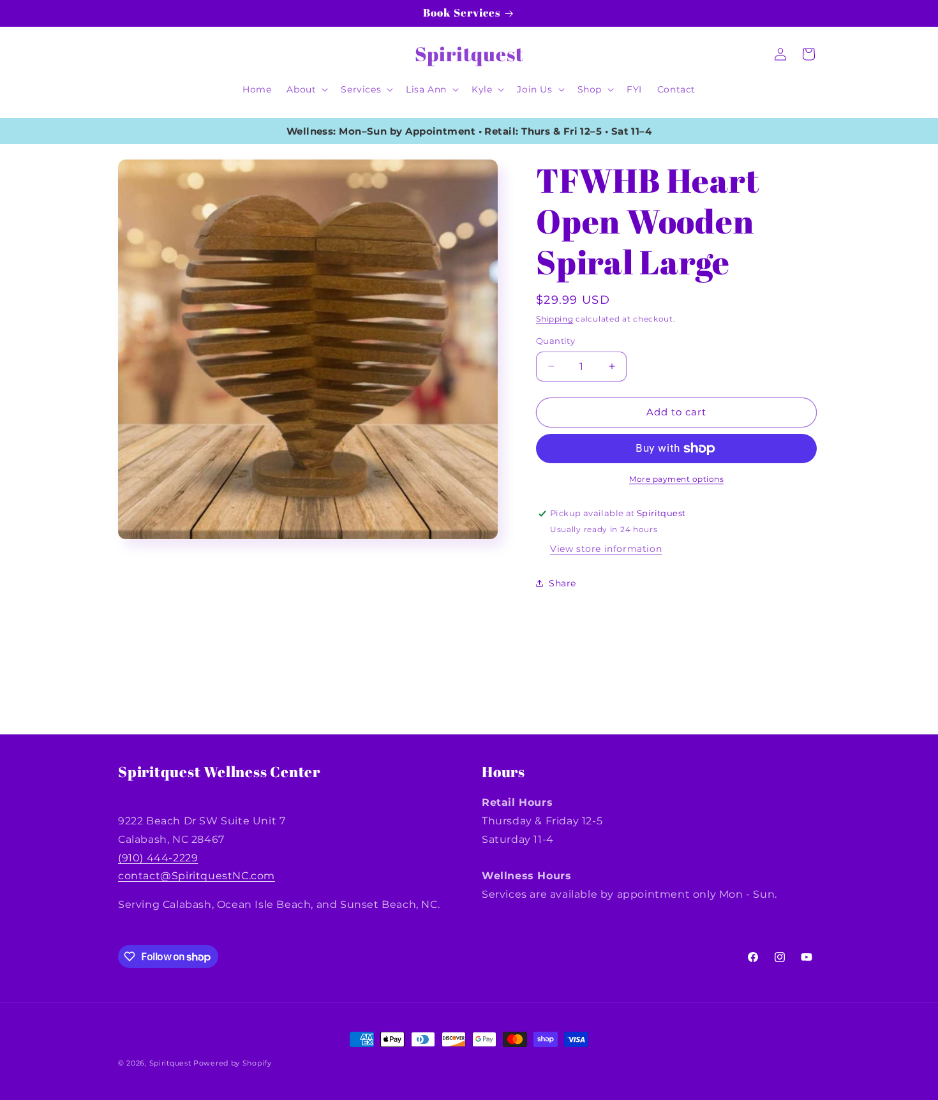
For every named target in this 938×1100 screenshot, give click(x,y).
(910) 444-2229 (158, 858)
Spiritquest (170, 1063)
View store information (606, 548)
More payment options (676, 479)
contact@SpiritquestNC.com (196, 876)
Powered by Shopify (232, 1063)
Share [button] (562, 583)
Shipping (555, 318)
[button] (306, 89)
